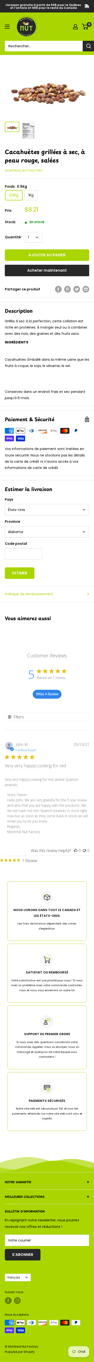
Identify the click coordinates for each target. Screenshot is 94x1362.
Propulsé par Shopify (20, 1352)
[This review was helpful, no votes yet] (75, 850)
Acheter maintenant (47, 270)
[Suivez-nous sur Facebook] (8, 1300)
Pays (9, 499)
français (13, 1277)
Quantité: (13, 237)
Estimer (19, 573)
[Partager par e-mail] (85, 289)
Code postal (16, 543)
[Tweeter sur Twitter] (76, 289)
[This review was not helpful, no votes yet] (84, 850)
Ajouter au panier (47, 255)
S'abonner (22, 1254)
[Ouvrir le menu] (7, 27)
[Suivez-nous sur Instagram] (17, 1300)
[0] (85, 27)
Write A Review (47, 694)
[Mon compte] (75, 26)
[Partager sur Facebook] (58, 289)
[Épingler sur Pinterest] (67, 289)
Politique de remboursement (29, 594)
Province (12, 521)
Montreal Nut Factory (23, 170)
